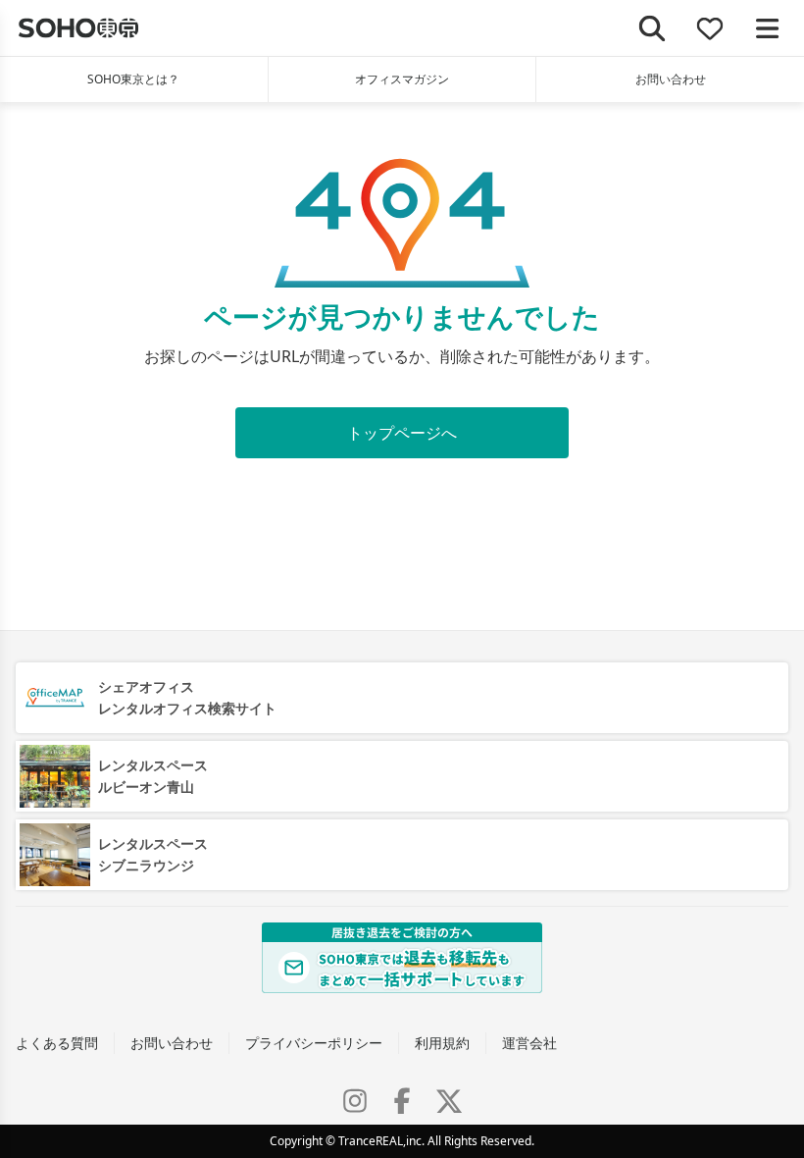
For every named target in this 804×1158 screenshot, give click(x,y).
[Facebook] (402, 1101)
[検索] (652, 28)
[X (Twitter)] (449, 1101)
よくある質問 (57, 1042)
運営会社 (529, 1042)
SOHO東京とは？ (133, 79)
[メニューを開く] (767, 28)
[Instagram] (354, 1101)
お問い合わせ (670, 79)
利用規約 (442, 1042)
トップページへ (402, 433)
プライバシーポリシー (313, 1042)
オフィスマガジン (402, 79)
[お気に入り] (710, 28)
